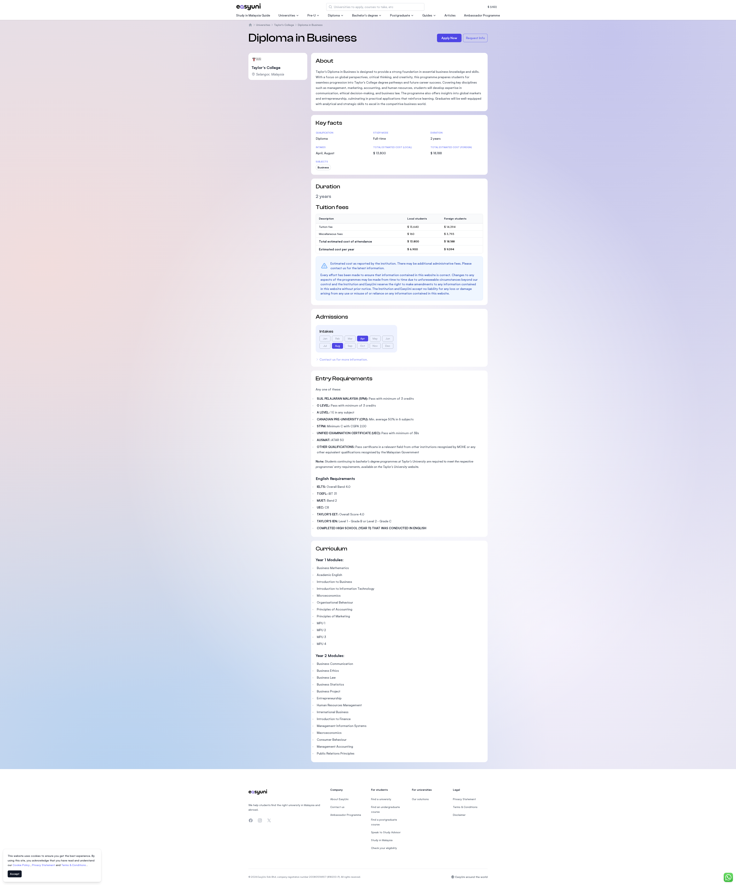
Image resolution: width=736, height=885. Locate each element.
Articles (450, 15)
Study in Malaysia (382, 840)
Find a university (381, 799)
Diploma (334, 15)
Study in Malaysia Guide (253, 15)
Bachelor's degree (365, 15)
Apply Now (449, 38)
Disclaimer (459, 814)
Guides (427, 15)
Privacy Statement (44, 865)
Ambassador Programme (482, 15)
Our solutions (420, 799)
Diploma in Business (310, 24)
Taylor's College (284, 24)
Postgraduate (400, 15)
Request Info (475, 38)
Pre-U (311, 15)
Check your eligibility (384, 848)
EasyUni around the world (471, 876)
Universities (286, 15)
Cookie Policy (21, 865)
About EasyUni (339, 799)
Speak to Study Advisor (386, 832)
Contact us (337, 807)
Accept (14, 873)
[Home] (250, 25)
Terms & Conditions (74, 865)
